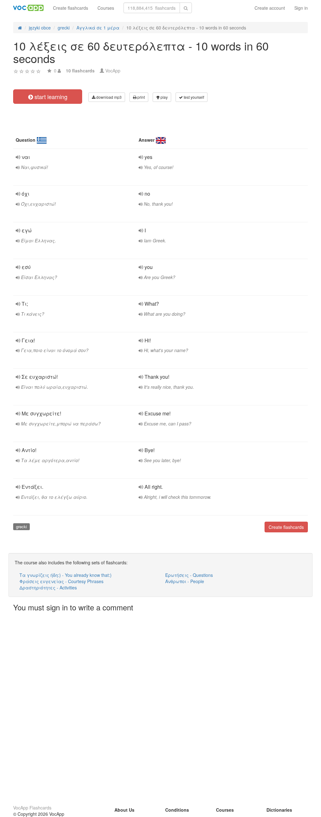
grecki (21, 527)
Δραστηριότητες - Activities (48, 587)
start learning (50, 96)
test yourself (193, 97)
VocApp (112, 70)
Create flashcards (70, 8)
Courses (105, 8)
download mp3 (108, 97)
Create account (270, 8)
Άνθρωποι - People (184, 581)
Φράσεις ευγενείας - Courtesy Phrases (61, 581)
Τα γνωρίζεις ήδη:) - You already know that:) (65, 575)
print (140, 97)
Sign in (301, 8)
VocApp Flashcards (32, 807)
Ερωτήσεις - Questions (189, 575)
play (164, 97)
